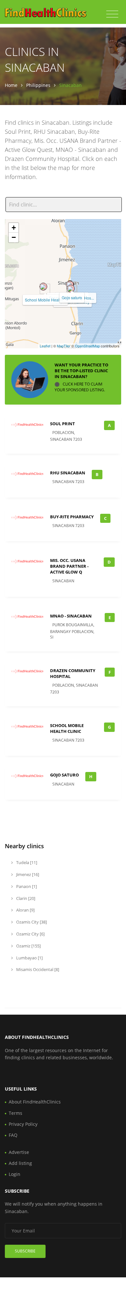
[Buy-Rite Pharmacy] (71, 288)
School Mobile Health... (45, 299)
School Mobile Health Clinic (67, 728)
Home (11, 85)
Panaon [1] (26, 886)
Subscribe (25, 1251)
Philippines (38, 85)
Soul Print (62, 424)
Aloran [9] (25, 910)
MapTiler (63, 345)
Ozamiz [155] (28, 946)
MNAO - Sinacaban (71, 616)
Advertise (19, 1152)
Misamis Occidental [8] (37, 969)
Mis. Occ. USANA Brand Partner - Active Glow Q (69, 566)
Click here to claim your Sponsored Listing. (80, 387)
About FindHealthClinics (35, 1102)
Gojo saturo (72, 297)
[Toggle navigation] (112, 14)
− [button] (14, 237)
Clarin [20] (25, 898)
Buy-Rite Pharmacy (72, 517)
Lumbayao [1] (29, 958)
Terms (15, 1113)
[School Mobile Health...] (43, 286)
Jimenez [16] (27, 874)
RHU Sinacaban (67, 473)
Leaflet (45, 345)
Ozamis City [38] (31, 922)
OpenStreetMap (87, 345)
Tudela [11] (26, 862)
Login (14, 1174)
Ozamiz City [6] (30, 934)
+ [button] (14, 228)
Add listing (20, 1163)
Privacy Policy (23, 1124)
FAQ (13, 1135)
